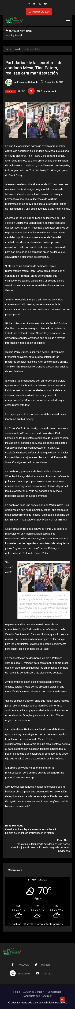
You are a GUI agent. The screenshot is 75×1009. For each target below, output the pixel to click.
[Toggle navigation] (67, 20)
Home (8, 49)
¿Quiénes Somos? (33, 991)
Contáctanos (54, 991)
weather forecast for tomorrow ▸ (37, 923)
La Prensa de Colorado (25, 82)
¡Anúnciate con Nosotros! (37, 996)
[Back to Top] (62, 999)
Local (17, 49)
